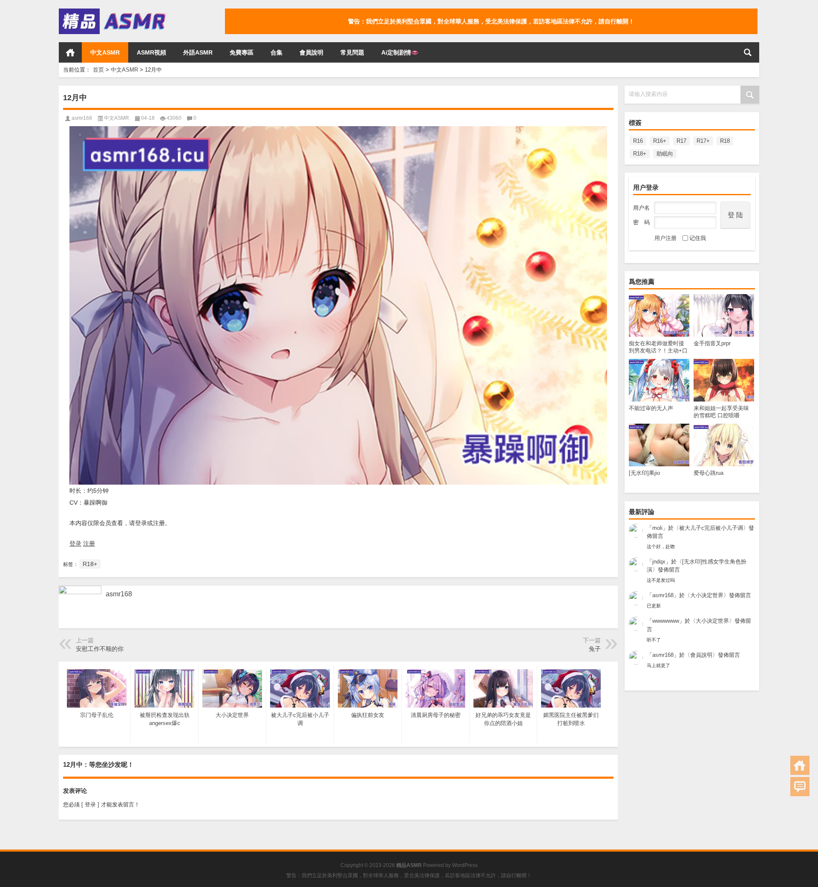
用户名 (641, 208)
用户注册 (665, 238)
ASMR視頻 (151, 52)
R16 (638, 141)
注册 (89, 543)
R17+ (703, 141)
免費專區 (241, 52)
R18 (725, 141)
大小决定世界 (706, 595)
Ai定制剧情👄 (399, 52)
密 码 (641, 222)
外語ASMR (198, 52)
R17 (681, 141)
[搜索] (747, 52)
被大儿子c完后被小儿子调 (711, 528)
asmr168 (663, 595)
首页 (70, 52)
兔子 (595, 648)
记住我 (697, 238)
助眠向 (665, 153)
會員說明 (311, 52)
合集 (276, 52)
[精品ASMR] (113, 11)
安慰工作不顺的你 (100, 648)
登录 (75, 543)
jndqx (658, 561)
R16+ (659, 141)
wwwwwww (665, 621)
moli (657, 528)
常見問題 (352, 52)
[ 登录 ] (90, 804)
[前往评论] (799, 786)
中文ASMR (105, 52)
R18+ (639, 153)
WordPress (465, 865)
